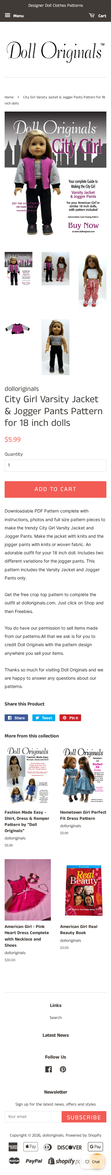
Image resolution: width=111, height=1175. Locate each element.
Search (56, 1018)
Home (9, 97)
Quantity (14, 454)
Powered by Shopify (83, 1135)
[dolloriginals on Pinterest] (63, 1071)
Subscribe (84, 1117)
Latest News (56, 1035)
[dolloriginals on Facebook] (48, 1071)
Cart (101, 16)
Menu (18, 16)
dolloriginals (53, 1135)
